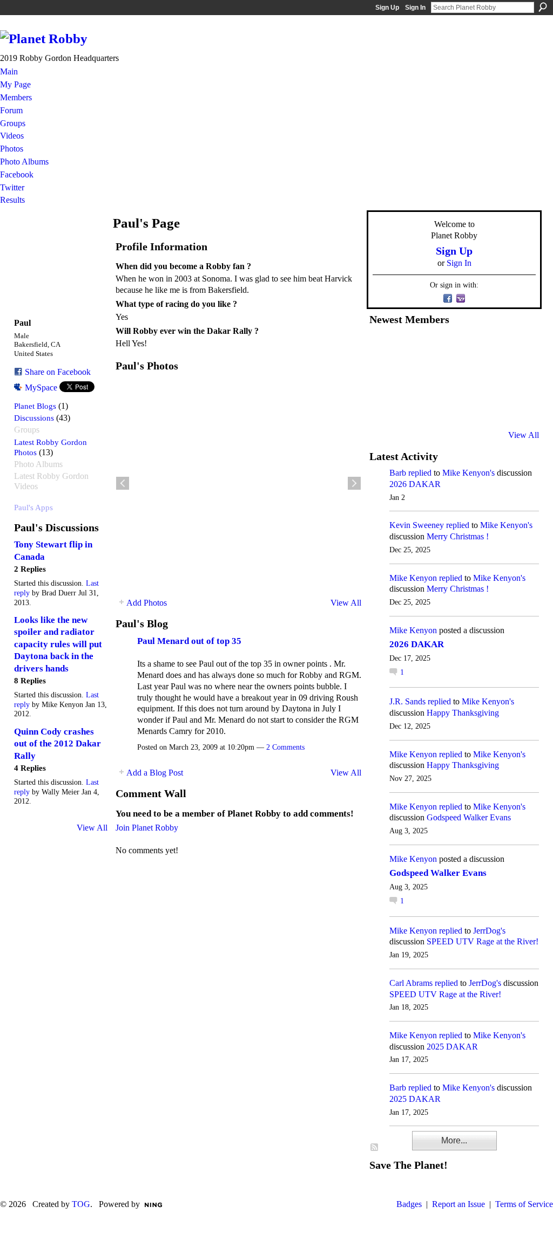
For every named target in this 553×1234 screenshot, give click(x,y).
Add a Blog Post (154, 772)
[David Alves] (409, 377)
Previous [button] (122, 483)
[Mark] (462, 406)
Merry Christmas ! (458, 536)
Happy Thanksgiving (463, 712)
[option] (238, 483)
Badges (409, 1204)
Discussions (34, 417)
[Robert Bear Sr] (515, 406)
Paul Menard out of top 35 (189, 641)
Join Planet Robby (147, 827)
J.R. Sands (407, 701)
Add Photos (146, 602)
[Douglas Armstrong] (382, 348)
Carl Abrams (411, 983)
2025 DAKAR (452, 1046)
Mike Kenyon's (468, 472)
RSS (375, 1148)
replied (419, 472)
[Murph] (409, 406)
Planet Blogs (35, 405)
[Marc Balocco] (488, 348)
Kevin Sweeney (416, 525)
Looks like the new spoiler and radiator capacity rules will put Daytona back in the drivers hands (58, 644)
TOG (81, 1204)
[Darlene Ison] (435, 348)
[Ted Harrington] (382, 406)
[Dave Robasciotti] (382, 377)
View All (92, 827)
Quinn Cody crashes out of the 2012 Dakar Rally (57, 743)
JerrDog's (489, 930)
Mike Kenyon (413, 577)
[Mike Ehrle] (462, 348)
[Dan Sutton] (515, 348)
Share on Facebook (58, 371)
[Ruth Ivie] (435, 377)
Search (542, 7)
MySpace (41, 387)
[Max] (515, 377)
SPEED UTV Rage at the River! (482, 941)
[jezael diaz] (409, 348)
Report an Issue (458, 1204)
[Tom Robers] (462, 377)
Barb (397, 472)
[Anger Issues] (435, 406)
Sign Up (387, 7)
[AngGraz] (488, 377)
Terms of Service (524, 1204)
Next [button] (354, 483)
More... (454, 1140)
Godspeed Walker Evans (469, 817)
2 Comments (285, 747)
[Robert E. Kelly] (488, 406)
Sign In (415, 7)
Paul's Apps (33, 507)
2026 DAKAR (415, 484)
